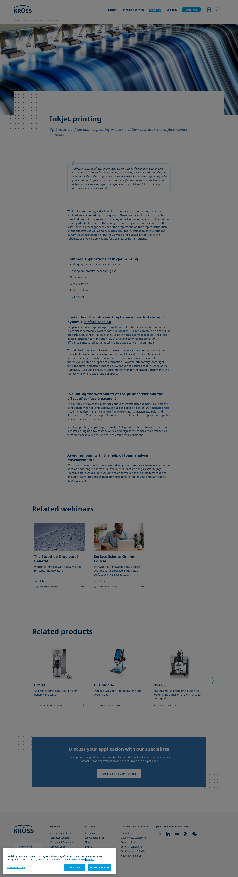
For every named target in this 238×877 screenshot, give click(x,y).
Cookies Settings (16, 867)
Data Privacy (78, 859)
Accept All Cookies (99, 867)
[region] (59, 861)
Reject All (75, 867)
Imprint (90, 859)
